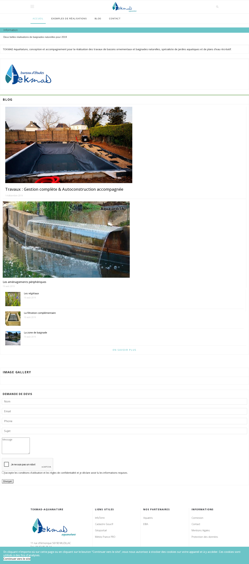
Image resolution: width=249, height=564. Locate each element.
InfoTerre (100, 517)
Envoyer (7, 481)
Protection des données (205, 536)
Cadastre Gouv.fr (104, 524)
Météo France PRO (105, 536)
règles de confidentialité (63, 472)
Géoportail (101, 530)
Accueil (38, 18)
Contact (115, 18)
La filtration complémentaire (40, 312)
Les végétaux (31, 293)
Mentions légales (201, 530)
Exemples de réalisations (69, 18)
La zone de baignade (35, 332)
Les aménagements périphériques (24, 282)
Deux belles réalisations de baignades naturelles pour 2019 (35, 37)
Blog (98, 18)
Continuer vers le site (16, 559)
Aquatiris (148, 517)
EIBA (145, 524)
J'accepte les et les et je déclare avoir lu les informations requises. (66, 472)
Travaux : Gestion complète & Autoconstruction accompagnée (64, 189)
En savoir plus (124, 349)
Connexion (197, 517)
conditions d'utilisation (30, 472)
